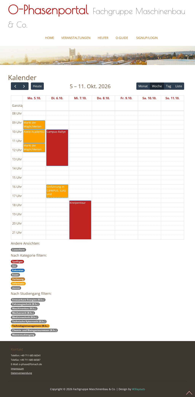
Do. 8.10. (103, 98)
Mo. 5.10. (34, 98)
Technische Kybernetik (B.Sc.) (28, 321)
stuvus (16, 287)
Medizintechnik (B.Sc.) (24, 317)
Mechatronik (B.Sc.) (23, 313)
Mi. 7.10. (80, 98)
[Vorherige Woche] (15, 86)
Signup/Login (147, 38)
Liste (178, 86)
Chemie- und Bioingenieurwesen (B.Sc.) (34, 330)
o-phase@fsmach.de (30, 364)
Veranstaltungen (75, 38)
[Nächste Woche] (24, 86)
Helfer (103, 38)
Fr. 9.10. (126, 98)
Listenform (18, 249)
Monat (143, 86)
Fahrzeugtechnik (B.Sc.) (25, 304)
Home (49, 38)
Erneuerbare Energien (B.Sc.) (28, 299)
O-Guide (122, 38)
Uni (14, 266)
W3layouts (138, 389)
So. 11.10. (172, 98)
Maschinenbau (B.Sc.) (24, 308)
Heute (37, 86)
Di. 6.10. (57, 98)
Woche (157, 86)
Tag (168, 86)
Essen (15, 274)
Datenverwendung (21, 373)
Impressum (17, 368)
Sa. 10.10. (149, 98)
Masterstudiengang (23, 334)
